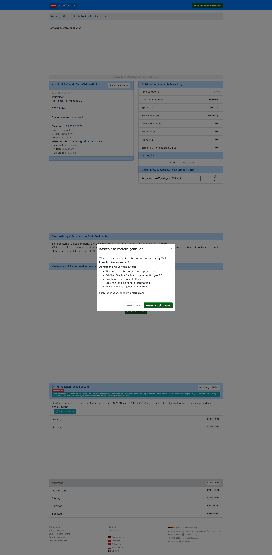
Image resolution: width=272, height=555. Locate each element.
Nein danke (133, 305)
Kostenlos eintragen (158, 305)
